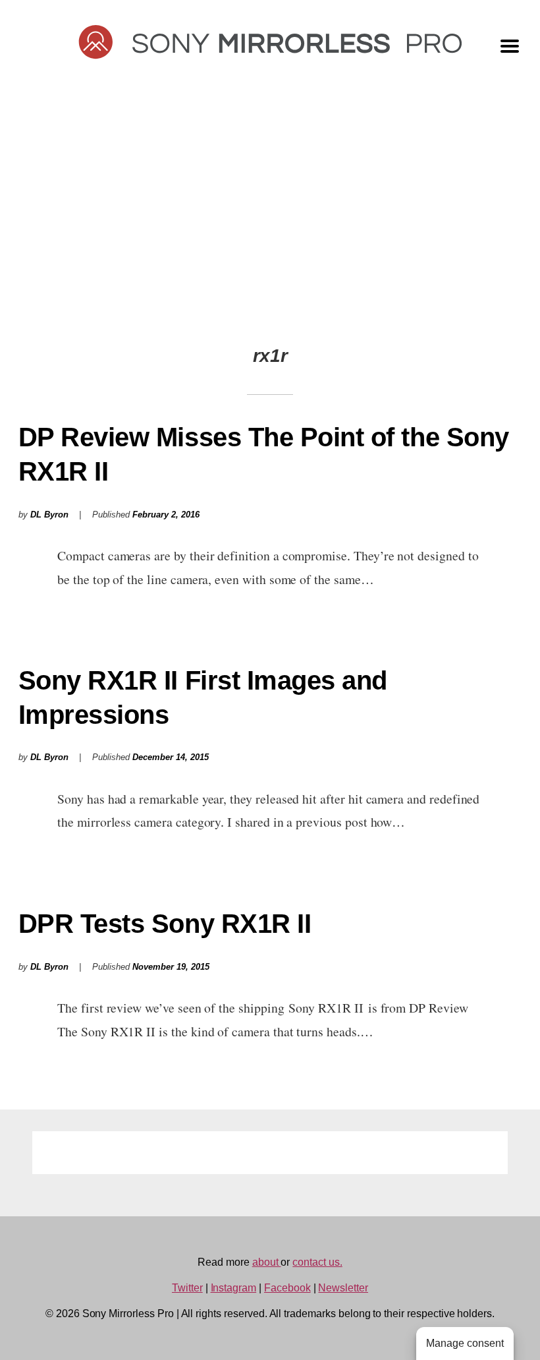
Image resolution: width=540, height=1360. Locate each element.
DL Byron (49, 514)
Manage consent (465, 1343)
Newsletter (343, 1287)
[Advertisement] (270, 219)
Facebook (287, 1287)
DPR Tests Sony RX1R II (164, 923)
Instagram (234, 1287)
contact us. (317, 1262)
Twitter (187, 1287)
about (266, 1262)
